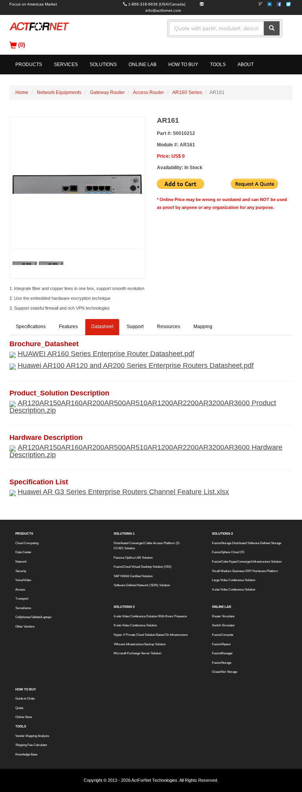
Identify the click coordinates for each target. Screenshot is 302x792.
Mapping (202, 326)
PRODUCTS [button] (28, 64)
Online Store (23, 717)
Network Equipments (59, 92)
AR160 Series (187, 92)
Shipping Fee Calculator (31, 745)
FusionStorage (221, 663)
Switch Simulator (223, 625)
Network (21, 561)
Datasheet (102, 326)
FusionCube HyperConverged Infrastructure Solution (247, 561)
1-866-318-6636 (143, 4)
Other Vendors (25, 626)
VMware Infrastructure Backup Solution (140, 644)
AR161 (187, 145)
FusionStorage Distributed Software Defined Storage (246, 543)
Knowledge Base (26, 754)
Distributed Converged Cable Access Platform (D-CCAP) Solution (147, 545)
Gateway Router (107, 92)
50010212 (184, 133)
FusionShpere (221, 644)
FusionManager (222, 653)
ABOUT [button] (246, 64)
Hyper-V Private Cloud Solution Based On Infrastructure (151, 635)
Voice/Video (23, 580)
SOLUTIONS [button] (103, 64)
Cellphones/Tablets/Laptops (33, 617)
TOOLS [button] (218, 64)
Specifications (31, 326)
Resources (168, 326)
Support (135, 326)
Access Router (148, 92)
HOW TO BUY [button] (183, 64)
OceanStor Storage (224, 672)
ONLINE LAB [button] (143, 64)
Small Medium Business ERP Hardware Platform (245, 571)
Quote (19, 708)
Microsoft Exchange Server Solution (137, 653)
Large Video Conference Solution (233, 580)
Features (68, 326)
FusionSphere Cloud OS (228, 552)
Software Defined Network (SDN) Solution (142, 585)
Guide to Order (25, 698)
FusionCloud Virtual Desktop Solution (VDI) (142, 567)
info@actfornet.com (163, 10)
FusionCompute (222, 635)
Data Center (23, 552)
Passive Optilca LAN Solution (133, 557)
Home (21, 92)
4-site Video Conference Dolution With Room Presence (150, 616)
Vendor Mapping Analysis (32, 736)
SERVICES (66, 64)
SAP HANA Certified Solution (133, 576)
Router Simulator (223, 616)
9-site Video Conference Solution (135, 625)
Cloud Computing (27, 543)
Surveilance (23, 608)
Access (20, 589)
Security (20, 571)
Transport (21, 598)
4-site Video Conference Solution (233, 589)
